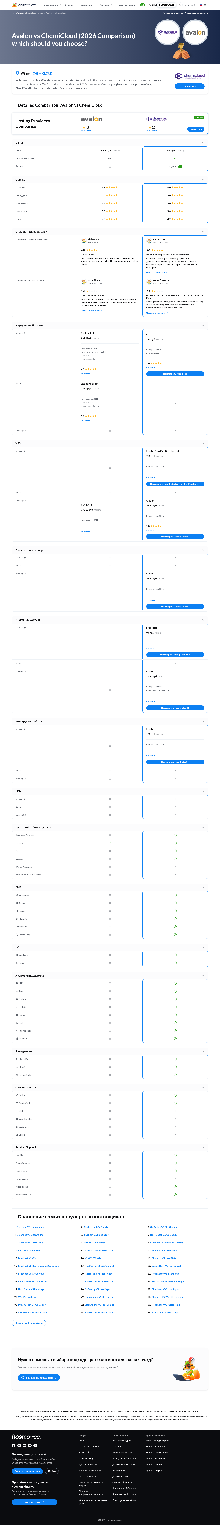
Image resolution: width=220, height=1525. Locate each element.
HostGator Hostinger (31, 1289)
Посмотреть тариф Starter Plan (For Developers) (175, 484)
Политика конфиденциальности (91, 1493)
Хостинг (116, 1446)
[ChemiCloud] (190, 76)
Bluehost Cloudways (31, 1273)
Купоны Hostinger (155, 1458)
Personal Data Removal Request (91, 1484)
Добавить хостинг (88, 1464)
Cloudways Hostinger (165, 1289)
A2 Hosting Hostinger (98, 1273)
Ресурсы (104, 5)
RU (204, 5)
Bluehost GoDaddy (95, 1226)
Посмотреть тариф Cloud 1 (175, 536)
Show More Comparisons (29, 1322)
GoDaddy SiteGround (164, 1226)
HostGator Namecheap (99, 1312)
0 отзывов (85, 373)
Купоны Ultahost (155, 1464)
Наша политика (87, 1476)
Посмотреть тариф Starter (175, 762)
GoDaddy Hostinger (98, 1289)
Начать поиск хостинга (41, 1377)
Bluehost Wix (27, 1258)
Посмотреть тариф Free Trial (175, 654)
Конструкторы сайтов (124, 1500)
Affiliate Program (88, 1458)
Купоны (175, 166)
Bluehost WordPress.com (167, 1296)
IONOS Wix (93, 1258)
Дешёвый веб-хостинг (124, 1464)
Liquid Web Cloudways (32, 1281)
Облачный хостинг (122, 1482)
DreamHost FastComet (166, 1265)
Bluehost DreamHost (165, 1250)
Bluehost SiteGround (30, 1234)
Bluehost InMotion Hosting (166, 1242)
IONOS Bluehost (29, 1250)
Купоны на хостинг (130, 5)
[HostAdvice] (24, 5)
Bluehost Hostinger (96, 1234)
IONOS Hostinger (94, 1242)
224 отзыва (86, 130)
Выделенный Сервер (124, 1488)
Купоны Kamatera (155, 1446)
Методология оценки (172, 13)
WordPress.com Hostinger (168, 1281)
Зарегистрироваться (27, 1471)
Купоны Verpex (154, 1470)
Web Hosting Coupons (157, 1440)
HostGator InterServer (165, 1273)
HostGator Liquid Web (99, 1281)
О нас (82, 1440)
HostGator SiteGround (99, 1265)
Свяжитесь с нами (89, 1446)
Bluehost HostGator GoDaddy (38, 1265)
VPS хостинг (119, 1470)
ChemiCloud (42, 73)
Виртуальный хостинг (124, 1458)
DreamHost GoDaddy (32, 1304)
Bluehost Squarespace (99, 1250)
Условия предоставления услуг (93, 1502)
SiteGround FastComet (99, 1304)
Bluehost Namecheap (30, 1226)
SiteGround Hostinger (165, 1312)
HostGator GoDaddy (163, 1234)
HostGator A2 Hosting (165, 1304)
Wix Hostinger (28, 1296)
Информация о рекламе (196, 13)
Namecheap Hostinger (99, 1296)
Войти (52, 1471)
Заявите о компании (90, 1470)
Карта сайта (85, 1452)
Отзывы (69, 5)
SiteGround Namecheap (33, 1312)
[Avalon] (91, 119)
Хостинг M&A (33, 1502)
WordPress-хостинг (122, 1452)
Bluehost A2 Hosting (30, 1242)
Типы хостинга (50, 5)
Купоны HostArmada (157, 1452)
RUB (190, 5)
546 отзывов (151, 130)
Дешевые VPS (120, 1476)
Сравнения (86, 5)
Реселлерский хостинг (124, 1494)
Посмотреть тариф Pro (175, 373)
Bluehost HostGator (164, 1258)
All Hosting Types (121, 1440)
